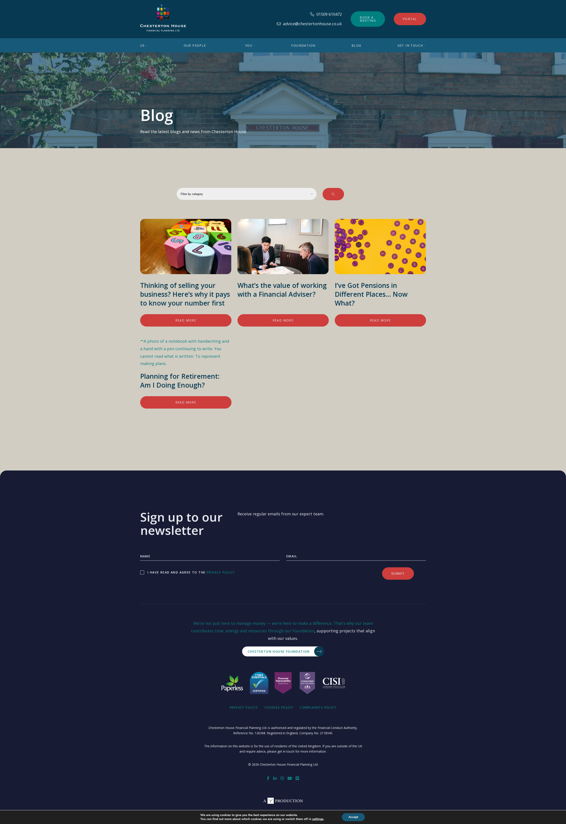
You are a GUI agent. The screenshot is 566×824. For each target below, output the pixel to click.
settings (317, 819)
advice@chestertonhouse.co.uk (312, 23)
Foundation (303, 45)
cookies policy (278, 707)
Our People (195, 45)
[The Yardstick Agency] (283, 802)
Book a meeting (368, 19)
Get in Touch (410, 45)
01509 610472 (329, 14)
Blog (356, 45)
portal (410, 19)
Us (142, 45)
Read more (185, 320)
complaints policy (318, 707)
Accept (353, 817)
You (248, 45)
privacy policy (221, 572)
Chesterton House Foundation (279, 651)
